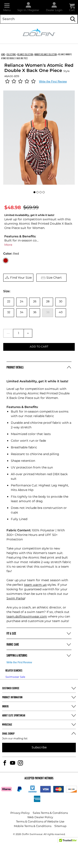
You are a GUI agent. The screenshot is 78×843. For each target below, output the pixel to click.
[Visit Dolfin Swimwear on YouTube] (12, 762)
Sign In (21, 10)
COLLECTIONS (11, 54)
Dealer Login (54, 10)
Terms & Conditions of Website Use (40, 821)
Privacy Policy (20, 813)
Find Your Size (21, 277)
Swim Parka (15, 598)
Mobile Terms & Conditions (32, 826)
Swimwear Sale (15, 677)
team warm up (35, 584)
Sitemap (60, 826)
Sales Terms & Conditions (50, 813)
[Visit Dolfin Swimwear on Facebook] (4, 762)
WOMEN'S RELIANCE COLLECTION (45, 54)
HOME (3, 54)
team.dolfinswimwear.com (26, 616)
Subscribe (39, 747)
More (8, 244)
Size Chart (54, 277)
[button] (7, 7)
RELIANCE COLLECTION (25, 54)
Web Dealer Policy (40, 817)
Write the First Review (53, 81)
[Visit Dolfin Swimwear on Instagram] (20, 762)
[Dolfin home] (39, 32)
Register (33, 10)
